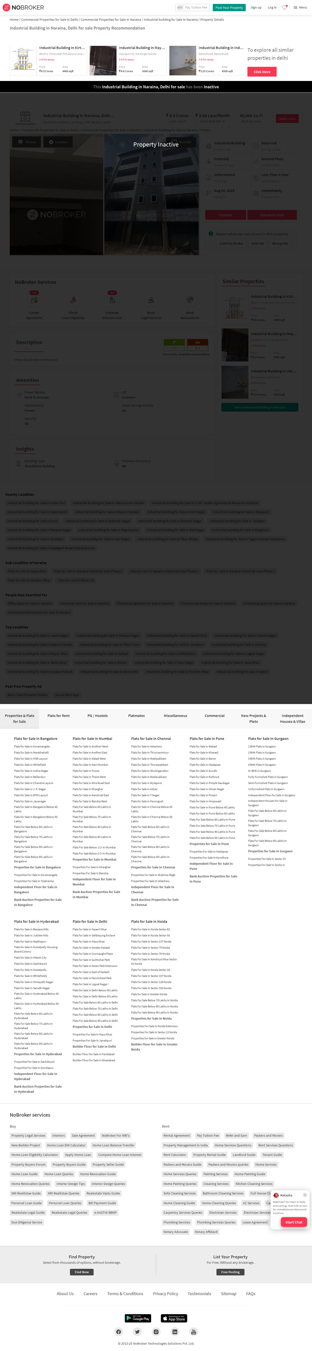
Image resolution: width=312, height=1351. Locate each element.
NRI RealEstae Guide (26, 1193)
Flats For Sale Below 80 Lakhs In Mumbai (92, 829)
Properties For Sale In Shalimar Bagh (153, 875)
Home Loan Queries (59, 1174)
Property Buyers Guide (69, 1164)
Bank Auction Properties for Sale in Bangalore (38, 902)
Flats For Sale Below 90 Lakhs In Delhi (95, 1021)
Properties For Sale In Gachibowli (34, 1061)
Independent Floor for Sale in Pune (211, 866)
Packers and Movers (268, 1135)
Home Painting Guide (250, 1174)
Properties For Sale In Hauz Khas (92, 1034)
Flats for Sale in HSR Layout (31, 758)
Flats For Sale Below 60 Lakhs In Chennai (150, 829)
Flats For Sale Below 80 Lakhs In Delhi (95, 1014)
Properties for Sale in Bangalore (37, 867)
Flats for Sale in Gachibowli (30, 963)
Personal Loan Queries (65, 1203)
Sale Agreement (83, 1135)
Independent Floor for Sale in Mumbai (94, 881)
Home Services (266, 1164)
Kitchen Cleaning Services (254, 1184)
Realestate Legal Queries (69, 1212)
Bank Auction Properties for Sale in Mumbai (96, 894)
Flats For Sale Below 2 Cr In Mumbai (94, 853)
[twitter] (137, 1331)
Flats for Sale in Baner (203, 758)
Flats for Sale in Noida (149, 921)
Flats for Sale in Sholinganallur (149, 771)
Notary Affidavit (206, 1232)
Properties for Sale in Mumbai (94, 859)
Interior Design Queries (108, 1184)
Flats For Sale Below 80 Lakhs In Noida (154, 1006)
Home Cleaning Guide (179, 1203)
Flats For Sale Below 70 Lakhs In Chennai (150, 839)
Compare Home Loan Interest (119, 1154)
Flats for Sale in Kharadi (204, 752)
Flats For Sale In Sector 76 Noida (150, 953)
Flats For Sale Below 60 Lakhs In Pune (212, 819)
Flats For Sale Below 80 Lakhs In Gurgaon (267, 833)
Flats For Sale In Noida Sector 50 (150, 935)
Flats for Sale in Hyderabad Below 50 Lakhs (36, 1006)
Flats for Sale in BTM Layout (31, 795)
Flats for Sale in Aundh (203, 771)
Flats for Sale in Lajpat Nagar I (90, 984)
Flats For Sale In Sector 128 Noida (151, 982)
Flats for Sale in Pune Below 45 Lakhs (212, 807)
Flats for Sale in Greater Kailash (91, 947)
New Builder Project (25, 1145)
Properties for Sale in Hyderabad (38, 1054)
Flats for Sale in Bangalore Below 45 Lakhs (36, 809)
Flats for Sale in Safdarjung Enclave (94, 935)
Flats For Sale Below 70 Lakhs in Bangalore (33, 839)
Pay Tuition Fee (208, 1135)
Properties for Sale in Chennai (153, 867)
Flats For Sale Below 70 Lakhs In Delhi (95, 1008)
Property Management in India (186, 1145)
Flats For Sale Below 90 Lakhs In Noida (154, 1012)
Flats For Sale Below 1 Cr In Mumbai (94, 847)
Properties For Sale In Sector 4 (266, 865)
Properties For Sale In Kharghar (92, 867)
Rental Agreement (177, 1135)
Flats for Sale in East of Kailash (91, 972)
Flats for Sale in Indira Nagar (31, 771)
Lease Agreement (255, 1222)
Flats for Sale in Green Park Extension (95, 966)
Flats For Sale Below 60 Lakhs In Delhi (95, 1002)
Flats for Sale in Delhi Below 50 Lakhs (95, 996)
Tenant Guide (272, 1154)
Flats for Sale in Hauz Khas (89, 941)
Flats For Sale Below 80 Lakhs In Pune (212, 832)
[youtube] (193, 1331)
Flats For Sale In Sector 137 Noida (151, 941)
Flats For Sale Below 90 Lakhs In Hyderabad (33, 1046)
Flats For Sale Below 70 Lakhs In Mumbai (92, 819)
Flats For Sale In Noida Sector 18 (150, 970)
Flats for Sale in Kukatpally (30, 970)
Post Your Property (229, 7)
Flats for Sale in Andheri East (90, 752)
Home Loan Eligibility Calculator (34, 1154)
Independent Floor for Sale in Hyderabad (35, 1076)
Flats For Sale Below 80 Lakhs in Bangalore (33, 849)
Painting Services (216, 1174)
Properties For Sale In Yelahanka (34, 881)
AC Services (251, 1203)
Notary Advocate (176, 1232)
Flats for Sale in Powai (86, 771)
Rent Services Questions (275, 1145)
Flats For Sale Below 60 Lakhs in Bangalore (33, 829)
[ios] (174, 1318)
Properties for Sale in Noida (151, 1018)
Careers (91, 1293)
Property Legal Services (28, 1135)
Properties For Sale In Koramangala (35, 875)
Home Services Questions (233, 1145)
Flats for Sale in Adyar (144, 789)
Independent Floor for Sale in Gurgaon (271, 795)
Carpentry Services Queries (183, 1212)
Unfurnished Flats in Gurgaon (266, 789)
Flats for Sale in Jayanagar (30, 801)
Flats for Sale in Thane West (89, 777)
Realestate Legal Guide (28, 1212)
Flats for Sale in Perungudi (147, 801)
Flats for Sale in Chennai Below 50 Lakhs (151, 819)
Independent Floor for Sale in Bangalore (35, 889)
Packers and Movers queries (228, 1164)
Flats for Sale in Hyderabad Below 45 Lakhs (36, 996)
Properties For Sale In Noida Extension (154, 1026)
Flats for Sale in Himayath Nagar (33, 982)
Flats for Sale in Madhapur (30, 941)
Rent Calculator (175, 1154)
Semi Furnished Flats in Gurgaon (268, 783)
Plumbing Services (177, 1222)
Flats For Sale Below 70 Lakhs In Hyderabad (33, 1026)
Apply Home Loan (78, 1154)
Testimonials (199, 1293)
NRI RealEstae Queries (63, 1193)
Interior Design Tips (71, 1184)
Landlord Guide (244, 1154)
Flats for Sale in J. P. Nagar (30, 789)
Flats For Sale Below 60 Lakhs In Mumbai (92, 809)
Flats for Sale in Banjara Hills (31, 929)
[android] (138, 1318)
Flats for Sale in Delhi (90, 921)
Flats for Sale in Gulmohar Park (91, 960)
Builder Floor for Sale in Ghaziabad (94, 1060)
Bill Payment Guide (102, 1203)
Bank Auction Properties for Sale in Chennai (155, 902)
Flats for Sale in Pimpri (203, 795)
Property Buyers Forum (28, 1164)
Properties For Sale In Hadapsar (209, 851)
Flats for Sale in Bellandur (29, 777)
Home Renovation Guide (98, 1174)
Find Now (82, 1272)
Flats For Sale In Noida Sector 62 (150, 929)
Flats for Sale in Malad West (89, 758)
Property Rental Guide (209, 1154)
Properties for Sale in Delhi (92, 1026)
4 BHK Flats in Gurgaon (262, 764)
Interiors (58, 1135)
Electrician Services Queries (263, 1212)
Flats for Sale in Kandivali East (91, 795)
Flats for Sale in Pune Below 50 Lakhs (212, 813)
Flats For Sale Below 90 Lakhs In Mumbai (92, 839)
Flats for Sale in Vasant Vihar (90, 929)
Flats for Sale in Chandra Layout (33, 783)
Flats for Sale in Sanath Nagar (32, 988)
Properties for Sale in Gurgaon (270, 851)
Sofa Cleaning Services (180, 1193)
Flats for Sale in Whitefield (30, 764)
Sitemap (228, 1293)
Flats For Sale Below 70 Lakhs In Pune (212, 825)
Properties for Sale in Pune (209, 844)
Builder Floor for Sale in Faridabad (94, 1054)
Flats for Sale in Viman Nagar (207, 789)
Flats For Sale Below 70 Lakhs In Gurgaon (267, 823)
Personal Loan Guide (26, 1203)
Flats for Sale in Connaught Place (93, 953)
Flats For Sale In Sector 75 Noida (150, 947)
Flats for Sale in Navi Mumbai (90, 764)
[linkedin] (174, 1331)
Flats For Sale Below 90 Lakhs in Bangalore (33, 859)
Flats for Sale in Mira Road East (91, 783)
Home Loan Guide (24, 1174)
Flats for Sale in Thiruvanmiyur (150, 752)
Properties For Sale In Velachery (150, 881)
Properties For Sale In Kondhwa (209, 857)
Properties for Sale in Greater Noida (152, 1038)
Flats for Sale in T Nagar (145, 795)
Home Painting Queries (180, 1184)
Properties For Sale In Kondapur (33, 1068)
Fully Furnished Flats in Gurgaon (268, 777)
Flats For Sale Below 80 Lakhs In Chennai (150, 849)
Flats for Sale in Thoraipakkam (149, 764)
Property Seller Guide (108, 1164)
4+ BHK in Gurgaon (259, 771)
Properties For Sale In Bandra (90, 873)
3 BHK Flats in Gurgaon (262, 758)
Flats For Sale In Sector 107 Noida (151, 976)
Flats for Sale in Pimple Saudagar (210, 783)
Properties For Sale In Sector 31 (267, 859)
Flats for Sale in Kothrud (204, 777)
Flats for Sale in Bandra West (90, 801)
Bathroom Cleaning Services (223, 1193)
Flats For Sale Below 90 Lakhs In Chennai (150, 859)
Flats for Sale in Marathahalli (31, 752)
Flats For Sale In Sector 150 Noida (151, 988)
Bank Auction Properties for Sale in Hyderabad (38, 1089)
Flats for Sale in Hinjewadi (205, 801)
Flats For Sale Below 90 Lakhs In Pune (212, 838)
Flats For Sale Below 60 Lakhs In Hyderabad (33, 1016)
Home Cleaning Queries (219, 1203)
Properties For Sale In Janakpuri (92, 1040)
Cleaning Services (216, 1184)
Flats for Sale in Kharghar (88, 789)
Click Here (262, 71)
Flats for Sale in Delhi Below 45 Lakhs (95, 990)
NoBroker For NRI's (115, 1135)
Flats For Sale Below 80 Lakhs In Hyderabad (33, 1036)
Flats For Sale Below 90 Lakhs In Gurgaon (267, 843)
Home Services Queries (180, 1174)
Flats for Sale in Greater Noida (149, 994)
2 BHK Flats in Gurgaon (262, 752)
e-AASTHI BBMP (105, 1212)
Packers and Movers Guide (182, 1164)
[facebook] (118, 1331)
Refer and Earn (236, 1135)
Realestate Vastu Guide (103, 1193)
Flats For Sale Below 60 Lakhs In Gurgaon (267, 813)
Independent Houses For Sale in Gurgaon (267, 803)
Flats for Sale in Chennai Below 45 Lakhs (151, 809)
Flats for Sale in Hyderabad (36, 921)
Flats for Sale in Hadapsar (205, 764)
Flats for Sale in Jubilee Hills (31, 935)
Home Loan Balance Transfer (113, 1145)
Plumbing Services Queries (216, 1222)
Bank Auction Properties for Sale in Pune (213, 879)
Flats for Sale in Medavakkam (149, 777)
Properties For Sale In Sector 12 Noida (154, 1032)
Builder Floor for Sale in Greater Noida (154, 1047)
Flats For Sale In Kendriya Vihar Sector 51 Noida (154, 961)
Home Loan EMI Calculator (66, 1145)
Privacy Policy (165, 1293)
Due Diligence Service (26, 1222)
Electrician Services (223, 1212)
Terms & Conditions (125, 1293)
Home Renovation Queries (30, 1184)
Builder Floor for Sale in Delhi (94, 1046)
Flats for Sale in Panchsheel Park (92, 978)
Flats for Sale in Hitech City (30, 957)
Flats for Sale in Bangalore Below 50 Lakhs (36, 819)
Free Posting (230, 1272)
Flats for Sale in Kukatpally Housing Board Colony (36, 949)
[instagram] (156, 1331)
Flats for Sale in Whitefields (30, 976)
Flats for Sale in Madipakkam (148, 758)
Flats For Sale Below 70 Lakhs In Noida (154, 1000)
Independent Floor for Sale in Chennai (152, 889)
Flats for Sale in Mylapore (146, 783)
